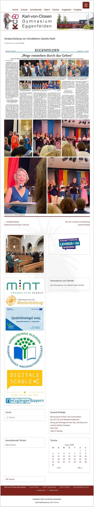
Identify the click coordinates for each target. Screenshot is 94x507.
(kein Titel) (54, 428)
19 (64, 459)
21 (75, 459)
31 (53, 465)
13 (69, 456)
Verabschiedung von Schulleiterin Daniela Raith (29, 38)
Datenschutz (53, 490)
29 (80, 462)
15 (80, 456)
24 (53, 462)
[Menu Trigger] (86, 5)
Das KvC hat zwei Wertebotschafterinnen (64, 420)
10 (53, 456)
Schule (24, 10)
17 (53, 459)
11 (58, 456)
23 (86, 459)
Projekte (78, 10)
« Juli (58, 468)
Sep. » (80, 468)
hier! (82, 285)
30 (86, 462)
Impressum (42, 490)
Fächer (55, 10)
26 (64, 462)
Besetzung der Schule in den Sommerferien (65, 417)
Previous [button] (9, 253)
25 (58, 462)
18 (58, 459)
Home (15, 10)
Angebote (66, 10)
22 (80, 459)
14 (75, 456)
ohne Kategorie (20, 215)
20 (69, 459)
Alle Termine (10, 479)
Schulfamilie (36, 10)
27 (69, 462)
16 (86, 456)
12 (64, 456)
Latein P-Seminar (56, 431)
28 (75, 462)
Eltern (47, 10)
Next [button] (40, 253)
